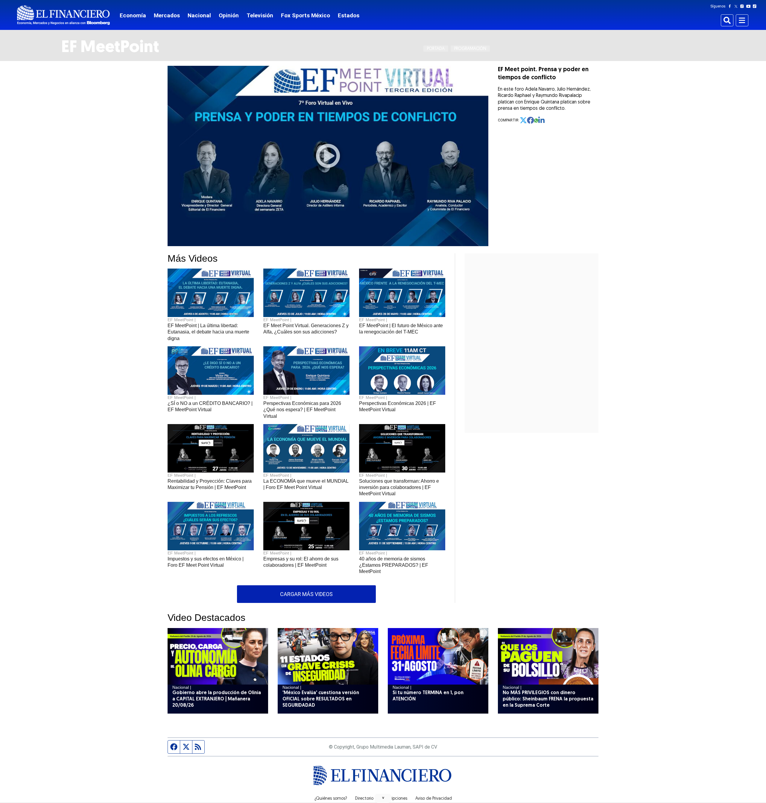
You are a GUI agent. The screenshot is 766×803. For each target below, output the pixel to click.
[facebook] (530, 120)
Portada (436, 49)
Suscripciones (394, 799)
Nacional (199, 15)
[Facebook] (731, 6)
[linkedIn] (541, 120)
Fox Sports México (305, 15)
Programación (470, 49)
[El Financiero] (63, 15)
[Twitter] (737, 6)
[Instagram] (743, 6)
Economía (133, 15)
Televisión (260, 15)
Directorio (364, 799)
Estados (348, 15)
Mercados (167, 15)
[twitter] (523, 120)
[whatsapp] (536, 120)
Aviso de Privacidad (433, 799)
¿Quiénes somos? (330, 799)
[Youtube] (749, 6)
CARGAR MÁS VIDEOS (306, 594)
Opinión (229, 15)
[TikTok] (756, 6)
